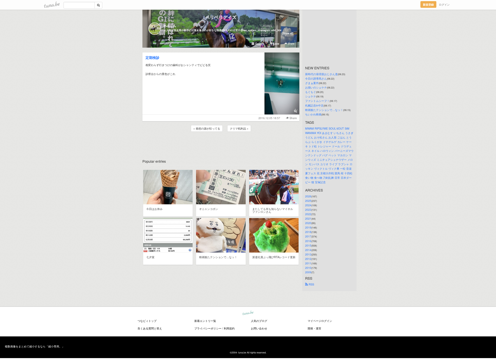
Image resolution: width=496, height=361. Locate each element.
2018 (308, 232)
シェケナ (310, 96)
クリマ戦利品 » (239, 128)
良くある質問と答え (150, 328)
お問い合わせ (259, 328)
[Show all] (287, 33)
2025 (308, 201)
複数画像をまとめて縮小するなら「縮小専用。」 (35, 346)
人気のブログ (259, 321)
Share (290, 43)
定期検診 (152, 57)
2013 (308, 254)
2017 (308, 236)
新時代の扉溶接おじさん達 (321, 74)
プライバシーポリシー (207, 328)
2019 (308, 227)
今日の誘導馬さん (316, 78)
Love (275, 44)
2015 (308, 245)
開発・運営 (314, 328)
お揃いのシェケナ (316, 87)
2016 (308, 241)
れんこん (170, 25)
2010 (308, 268)
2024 (308, 205)
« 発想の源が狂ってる (206, 128)
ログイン (444, 4)
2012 (308, 259)
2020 (308, 223)
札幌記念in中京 (314, 105)
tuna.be (248, 313)
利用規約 (229, 328)
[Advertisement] (220, 143)
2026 (308, 196)
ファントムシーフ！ (317, 101)
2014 (308, 250)
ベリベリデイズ (221, 17)
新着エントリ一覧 (205, 321)
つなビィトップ (147, 321)
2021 (308, 218)
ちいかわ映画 (313, 114)
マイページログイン (320, 321)
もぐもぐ (310, 92)
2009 (308, 272)
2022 (308, 214)
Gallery (259, 44)
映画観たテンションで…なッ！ (324, 110)
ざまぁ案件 (312, 83)
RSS (311, 284)
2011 (308, 263)
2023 (308, 209)
